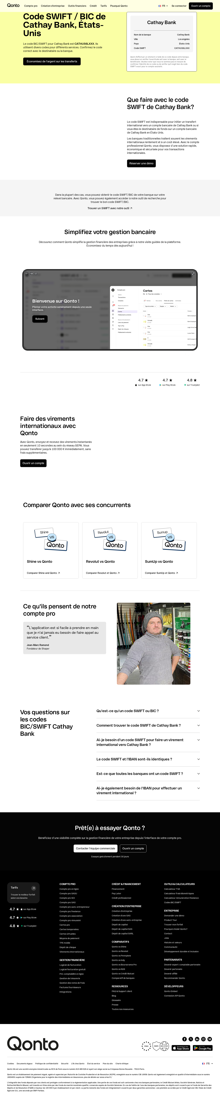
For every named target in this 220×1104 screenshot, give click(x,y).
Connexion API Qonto (174, 996)
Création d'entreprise (122, 911)
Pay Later (116, 893)
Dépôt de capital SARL (122, 933)
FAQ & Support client (122, 991)
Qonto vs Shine (119, 947)
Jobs (166, 938)
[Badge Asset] (184, 1039)
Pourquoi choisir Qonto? (176, 929)
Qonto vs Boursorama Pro (124, 964)
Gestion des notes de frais (72, 983)
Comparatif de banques (123, 978)
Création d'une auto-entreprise (127, 920)
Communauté (170, 947)
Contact (168, 933)
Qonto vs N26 (118, 969)
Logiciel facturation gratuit (73, 969)
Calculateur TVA (172, 889)
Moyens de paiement (69, 938)
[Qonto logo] (13, 5)
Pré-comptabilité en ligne (72, 974)
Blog (114, 996)
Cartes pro (65, 925)
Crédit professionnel (121, 898)
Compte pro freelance (70, 911)
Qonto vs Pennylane (121, 955)
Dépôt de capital (120, 924)
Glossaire (116, 1000)
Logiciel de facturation (70, 965)
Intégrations (65, 992)
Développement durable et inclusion (181, 951)
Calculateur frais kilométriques (179, 893)
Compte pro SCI (67, 898)
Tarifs (14, 887)
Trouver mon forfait (173, 924)
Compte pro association (71, 916)
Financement (118, 889)
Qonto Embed (170, 991)
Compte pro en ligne (69, 889)
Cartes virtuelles (68, 934)
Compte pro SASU (68, 893)
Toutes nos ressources (122, 1009)
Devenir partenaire (173, 969)
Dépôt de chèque (68, 947)
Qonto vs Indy (118, 960)
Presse (115, 1005)
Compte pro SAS (68, 902)
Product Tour (170, 920)
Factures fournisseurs (70, 987)
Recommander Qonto (174, 978)
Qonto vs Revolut (120, 951)
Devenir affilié (170, 973)
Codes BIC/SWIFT (172, 902)
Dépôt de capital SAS (122, 929)
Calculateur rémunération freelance (181, 898)
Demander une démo (174, 915)
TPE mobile (65, 943)
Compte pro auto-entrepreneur (75, 907)
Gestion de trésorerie (70, 978)
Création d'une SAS (121, 915)
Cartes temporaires (69, 929)
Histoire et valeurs (173, 942)
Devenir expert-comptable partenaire (182, 964)
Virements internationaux (72, 952)
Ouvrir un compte (200, 5)
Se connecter (179, 5)
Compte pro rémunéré (70, 920)
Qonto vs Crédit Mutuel (123, 973)
